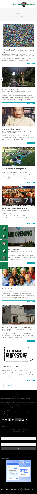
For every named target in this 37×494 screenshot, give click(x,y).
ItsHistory (14, 54)
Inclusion (24, 370)
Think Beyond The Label (10, 367)
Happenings (6, 171)
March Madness (24, 212)
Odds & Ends (10, 91)
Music (19, 54)
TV (9, 93)
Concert (9, 54)
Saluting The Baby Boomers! (11, 289)
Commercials (5, 93)
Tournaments (9, 213)
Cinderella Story (6, 212)
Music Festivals (25, 55)
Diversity (11, 370)
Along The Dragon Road (10, 89)
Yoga (25, 172)
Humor (25, 291)
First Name (3, 442)
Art (33, 54)
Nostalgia (14, 132)
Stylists (18, 253)
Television (22, 91)
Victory (32, 253)
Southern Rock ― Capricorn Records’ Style (17, 327)
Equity (16, 370)
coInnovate (18, 490)
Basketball (28, 210)
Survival (27, 253)
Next (9, 385)
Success (23, 253)
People (15, 131)
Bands (5, 54)
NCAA (30, 212)
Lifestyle (13, 172)
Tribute (19, 131)
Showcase (16, 91)
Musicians (31, 55)
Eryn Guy (13, 212)
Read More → (31, 63)
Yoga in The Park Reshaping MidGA (14, 169)
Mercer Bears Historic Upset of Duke (14, 208)
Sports (3, 213)
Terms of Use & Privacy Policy (24, 489)
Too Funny (19, 369)
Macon (11, 131)
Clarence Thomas (6, 132)
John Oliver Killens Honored (11, 129)
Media (4, 91)
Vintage (23, 54)
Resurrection (11, 253)
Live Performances (12, 55)
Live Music (4, 55)
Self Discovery (19, 172)
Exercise (8, 172)
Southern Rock (6, 330)
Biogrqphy (31, 131)
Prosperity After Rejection (11, 249)
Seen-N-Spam (13, 291)
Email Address (4, 436)
